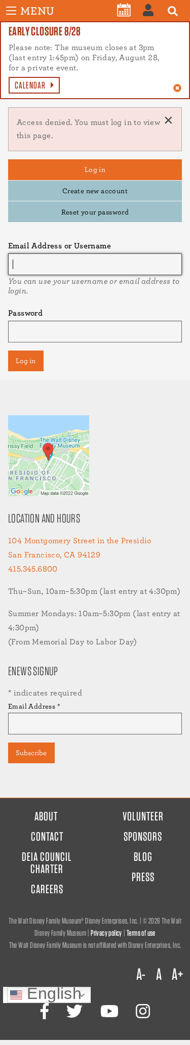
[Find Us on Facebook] (44, 1011)
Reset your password (95, 211)
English (52, 995)
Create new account (95, 190)
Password (25, 313)
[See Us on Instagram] (143, 1011)
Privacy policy (106, 933)
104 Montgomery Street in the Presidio (79, 540)
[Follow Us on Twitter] (74, 1011)
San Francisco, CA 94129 (54, 554)
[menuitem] (124, 10)
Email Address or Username (59, 245)
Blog (143, 856)
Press (143, 876)
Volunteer (143, 816)
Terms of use (141, 933)
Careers (47, 889)
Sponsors (143, 836)
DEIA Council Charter (47, 862)
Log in (95, 169)
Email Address (34, 706)
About (46, 816)
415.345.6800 (33, 569)
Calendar (30, 85)
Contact (47, 836)
